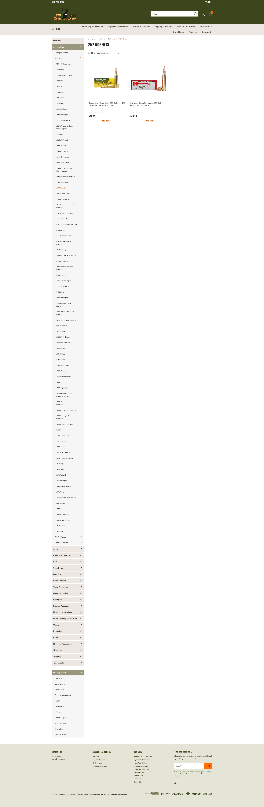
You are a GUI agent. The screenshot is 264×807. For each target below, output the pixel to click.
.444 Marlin (60, 509)
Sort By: (91, 53)
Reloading (57, 631)
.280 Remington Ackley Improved (64, 304)
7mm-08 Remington (63, 281)
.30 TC (58, 382)
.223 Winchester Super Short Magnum (64, 127)
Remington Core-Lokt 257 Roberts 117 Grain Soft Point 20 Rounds (107, 104)
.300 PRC (59, 81)
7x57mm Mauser (62, 286)
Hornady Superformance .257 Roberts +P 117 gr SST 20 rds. (148, 104)
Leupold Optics (61, 718)
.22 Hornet (60, 98)
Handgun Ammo (61, 53)
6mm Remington (62, 163)
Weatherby (59, 706)
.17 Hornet (60, 70)
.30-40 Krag (60, 354)
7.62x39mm (60, 430)
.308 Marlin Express (63, 376)
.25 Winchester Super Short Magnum (66, 206)
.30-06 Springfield (62, 388)
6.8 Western (61, 275)
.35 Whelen (60, 492)
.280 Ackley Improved (64, 75)
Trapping (57, 656)
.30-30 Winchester (63, 337)
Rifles (55, 637)
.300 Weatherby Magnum (65, 424)
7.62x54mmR (61, 441)
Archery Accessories (62, 555)
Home (89, 39)
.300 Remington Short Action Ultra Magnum (64, 394)
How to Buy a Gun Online (92, 26)
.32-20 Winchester (63, 452)
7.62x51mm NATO (63, 435)
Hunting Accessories (62, 606)
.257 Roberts (61, 188)
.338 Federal (61, 475)
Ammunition (58, 47)
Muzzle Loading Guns (62, 612)
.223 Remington (62, 115)
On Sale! (57, 41)
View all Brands (61, 735)
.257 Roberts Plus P (63, 193)
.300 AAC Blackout (63, 343)
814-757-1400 (58, 2)
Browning (59, 729)
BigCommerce (96, 794)
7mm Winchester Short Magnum (65, 313)
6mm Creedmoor (62, 157)
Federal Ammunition (63, 695)
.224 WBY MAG (62, 140)
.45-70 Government (63, 520)
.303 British (60, 447)
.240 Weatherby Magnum (65, 177)
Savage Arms (60, 684)
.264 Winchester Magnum (66, 255)
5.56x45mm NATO (63, 365)
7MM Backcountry (63, 64)
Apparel (56, 549)
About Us (193, 32)
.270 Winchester (62, 261)
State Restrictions (141, 26)
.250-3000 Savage (62, 182)
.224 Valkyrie (61, 146)
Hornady (58, 678)
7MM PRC (60, 86)
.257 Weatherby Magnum (65, 213)
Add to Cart (107, 120)
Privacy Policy (206, 26)
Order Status (97, 763)
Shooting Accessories (62, 644)
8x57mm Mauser (62, 326)
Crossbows (58, 568)
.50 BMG (59, 531)
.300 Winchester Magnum (66, 410)
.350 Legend (60, 464)
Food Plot (57, 574)
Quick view (107, 78)
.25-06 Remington (63, 199)
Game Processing (60, 587)
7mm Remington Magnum (66, 320)
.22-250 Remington (63, 120)
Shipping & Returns (163, 26)
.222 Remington (62, 109)
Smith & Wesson (61, 723)
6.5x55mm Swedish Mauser (66, 224)
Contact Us (207, 32)
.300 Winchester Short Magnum (64, 403)
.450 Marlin (60, 526)
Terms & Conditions (186, 26)
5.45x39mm (60, 360)
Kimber (58, 712)
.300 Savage (60, 348)
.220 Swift (60, 134)
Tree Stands (58, 663)
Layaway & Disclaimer (118, 26)
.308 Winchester (62, 371)
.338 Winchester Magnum (66, 497)
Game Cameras (59, 580)
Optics (56, 625)
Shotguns (57, 650)
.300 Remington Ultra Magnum (64, 417)
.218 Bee (59, 103)
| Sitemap (79, 794)
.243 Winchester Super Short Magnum (64, 169)
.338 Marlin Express (63, 486)
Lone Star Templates (118, 794)
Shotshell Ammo (61, 543)
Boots (55, 561)
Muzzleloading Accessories (65, 618)
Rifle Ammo (59, 58)
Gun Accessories (60, 593)
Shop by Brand (59, 672)
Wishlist (208, 2)
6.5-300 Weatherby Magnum (63, 242)
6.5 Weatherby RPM (63, 236)
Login (95, 760)
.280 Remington (62, 298)
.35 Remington (61, 481)
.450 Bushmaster (62, 514)
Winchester (59, 689)
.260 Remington (62, 250)
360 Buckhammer (63, 503)
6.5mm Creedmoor (63, 219)
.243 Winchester (62, 151)
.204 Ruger (60, 92)
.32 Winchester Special (64, 458)
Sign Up (102, 760)
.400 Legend (60, 469)
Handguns (57, 599)
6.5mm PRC (60, 230)
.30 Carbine (60, 331)
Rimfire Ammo (60, 537)
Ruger (57, 701)
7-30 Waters (60, 292)
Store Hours (178, 32)
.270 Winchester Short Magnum (64, 268)
